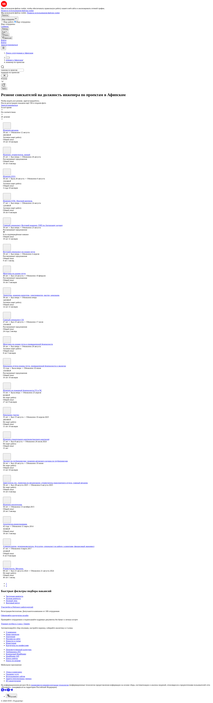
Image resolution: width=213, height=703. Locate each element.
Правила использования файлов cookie (43, 13)
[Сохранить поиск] (3, 85)
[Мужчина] (7, 125)
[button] (3, 40)
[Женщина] (7, 172)
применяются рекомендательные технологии (50, 685)
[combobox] (12, 70)
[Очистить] (4, 76)
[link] (5, 34)
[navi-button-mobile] (3, 48)
